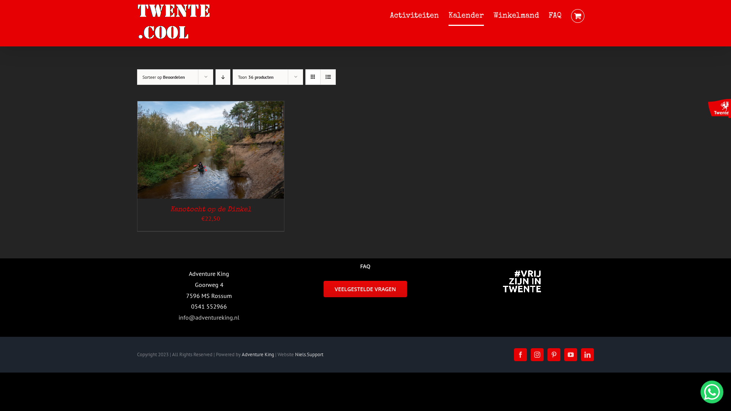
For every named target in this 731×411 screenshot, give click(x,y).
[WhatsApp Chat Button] (712, 392)
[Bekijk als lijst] (328, 77)
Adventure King (258, 354)
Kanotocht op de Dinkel (210, 209)
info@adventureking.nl (209, 317)
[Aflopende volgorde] (222, 77)
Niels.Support (309, 354)
